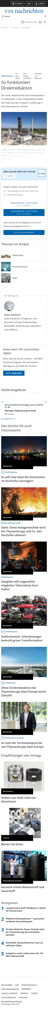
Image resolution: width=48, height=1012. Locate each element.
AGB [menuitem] (17, 985)
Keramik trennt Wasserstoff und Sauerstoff (22, 889)
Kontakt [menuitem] (34, 993)
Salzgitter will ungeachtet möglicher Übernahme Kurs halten (19, 585)
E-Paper (18, 3)
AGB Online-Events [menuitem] (29, 985)
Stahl (14, 278)
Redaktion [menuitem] (24, 993)
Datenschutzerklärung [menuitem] (10, 989)
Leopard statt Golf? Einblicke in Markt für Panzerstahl (26, 909)
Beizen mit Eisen (12, 844)
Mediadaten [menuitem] (26, 989)
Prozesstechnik (19, 266)
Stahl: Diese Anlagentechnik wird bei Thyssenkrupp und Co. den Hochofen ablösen (23, 531)
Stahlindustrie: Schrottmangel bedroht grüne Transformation (21, 638)
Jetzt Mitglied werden (24, 232)
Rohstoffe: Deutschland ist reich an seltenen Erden (24, 944)
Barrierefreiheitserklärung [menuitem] (11, 1001)
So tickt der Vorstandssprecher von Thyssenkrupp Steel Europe (22, 745)
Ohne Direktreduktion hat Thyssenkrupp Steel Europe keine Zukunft (23, 691)
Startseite (4, 27)
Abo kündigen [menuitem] (6, 985)
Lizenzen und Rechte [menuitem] (9, 993)
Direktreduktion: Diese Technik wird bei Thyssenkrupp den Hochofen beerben (25, 932)
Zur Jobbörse (7, 419)
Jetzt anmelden (14, 373)
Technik (15, 27)
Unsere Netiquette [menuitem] (8, 997)
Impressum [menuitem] (23, 997)
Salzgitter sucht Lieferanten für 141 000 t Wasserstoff (24, 954)
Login (41, 3)
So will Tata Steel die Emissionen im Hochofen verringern (23, 479)
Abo (29, 3)
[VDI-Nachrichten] (24, 11)
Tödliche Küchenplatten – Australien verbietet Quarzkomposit (25, 920)
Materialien (18, 255)
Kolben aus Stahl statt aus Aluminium (18, 799)
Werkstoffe (26, 27)
